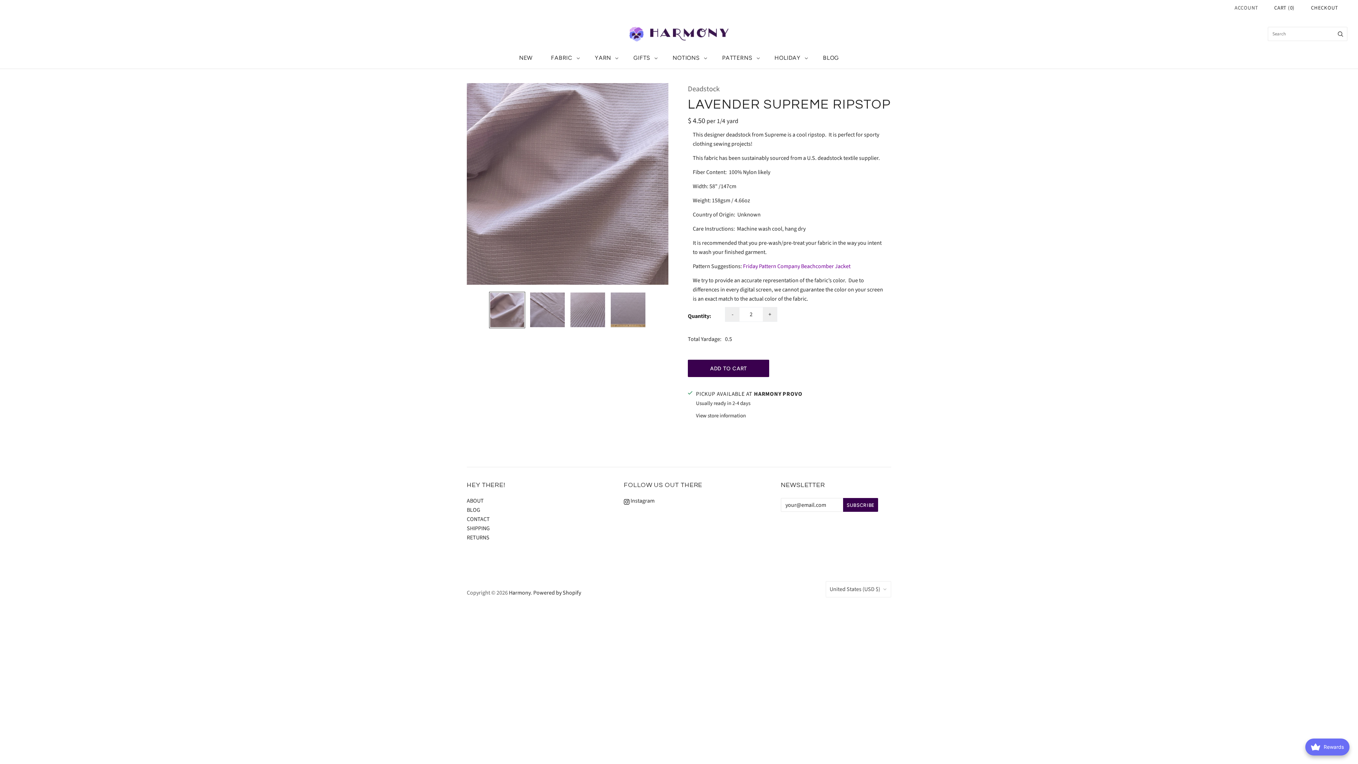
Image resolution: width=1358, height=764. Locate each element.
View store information (721, 415)
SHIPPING (478, 528)
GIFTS (641, 57)
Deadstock (704, 89)
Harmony (520, 593)
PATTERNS (737, 57)
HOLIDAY (787, 57)
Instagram (642, 501)
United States (855, 589)
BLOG (831, 57)
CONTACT (478, 519)
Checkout (1324, 8)
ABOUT (475, 501)
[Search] (1340, 34)
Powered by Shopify (557, 593)
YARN (603, 57)
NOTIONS (686, 57)
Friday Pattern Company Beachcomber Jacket (797, 266)
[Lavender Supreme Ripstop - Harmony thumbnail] (507, 310)
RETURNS (478, 538)
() (1284, 8)
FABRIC (562, 57)
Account (1246, 8)
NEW (526, 57)
